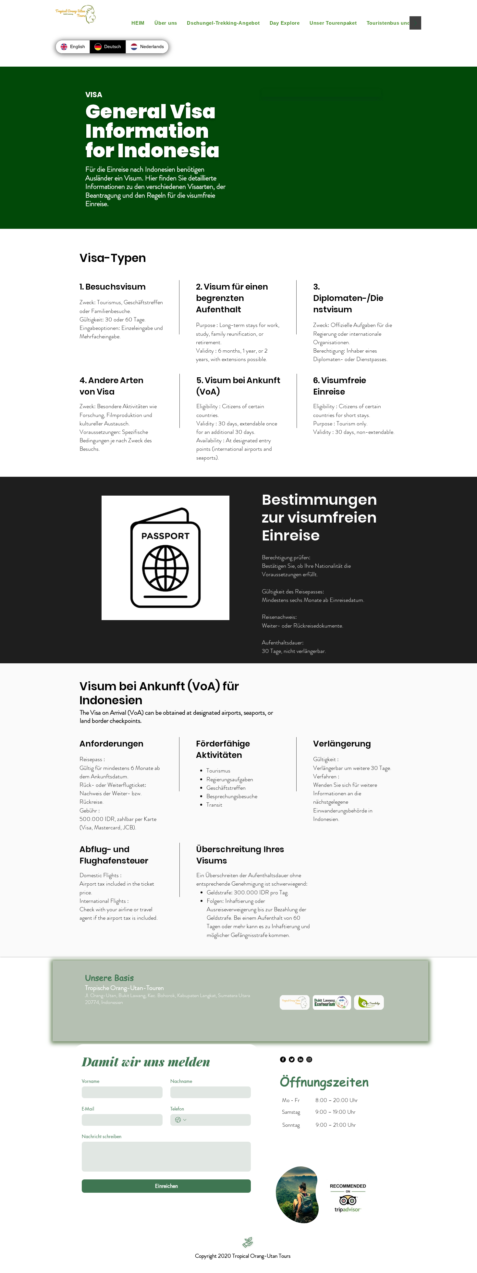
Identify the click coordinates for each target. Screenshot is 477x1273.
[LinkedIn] (300, 1059)
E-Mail (88, 1108)
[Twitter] (292, 1059)
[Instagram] (309, 1059)
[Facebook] (283, 1059)
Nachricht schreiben (101, 1136)
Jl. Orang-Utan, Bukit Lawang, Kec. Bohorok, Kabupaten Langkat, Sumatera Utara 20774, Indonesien (167, 999)
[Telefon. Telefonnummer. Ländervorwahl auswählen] (180, 1120)
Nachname (181, 1081)
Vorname (90, 1081)
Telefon (177, 1108)
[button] (284, 23)
